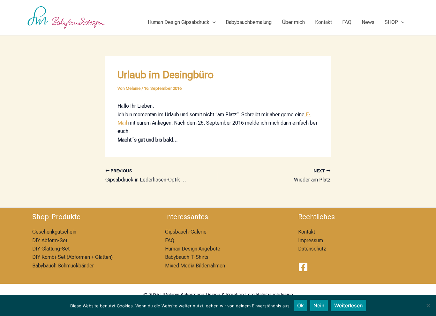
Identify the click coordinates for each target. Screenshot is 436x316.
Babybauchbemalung (249, 22)
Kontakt (323, 22)
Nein (319, 305)
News (368, 22)
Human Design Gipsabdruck (178, 22)
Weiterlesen (348, 305)
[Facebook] (303, 267)
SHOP (391, 22)
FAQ (346, 22)
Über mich (293, 22)
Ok (300, 305)
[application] (212, 22)
